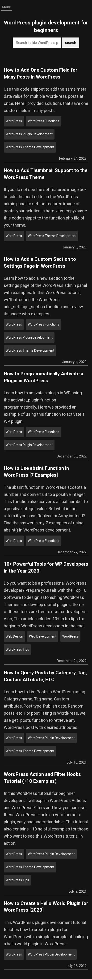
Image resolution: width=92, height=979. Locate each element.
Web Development (42, 636)
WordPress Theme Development (30, 147)
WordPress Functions (43, 121)
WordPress (14, 121)
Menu (6, 7)
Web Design (14, 636)
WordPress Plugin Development (29, 134)
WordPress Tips (17, 649)
